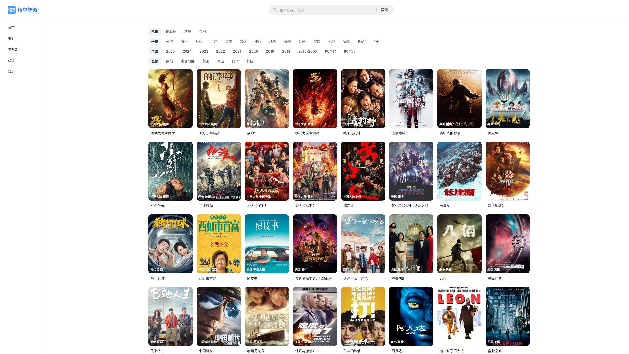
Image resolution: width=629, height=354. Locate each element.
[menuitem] (23, 28)
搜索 (384, 9)
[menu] (23, 49)
